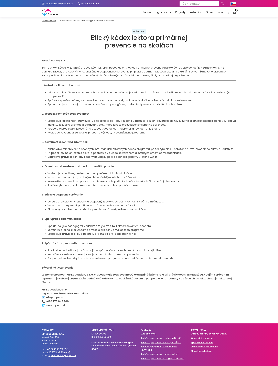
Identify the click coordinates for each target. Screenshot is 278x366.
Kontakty (223, 12)
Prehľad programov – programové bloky (162, 358)
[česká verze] (233, 3)
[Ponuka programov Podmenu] (170, 12)
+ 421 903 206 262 (54, 349)
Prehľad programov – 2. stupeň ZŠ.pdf (161, 342)
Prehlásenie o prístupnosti (204, 346)
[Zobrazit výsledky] (222, 3)
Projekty (180, 12)
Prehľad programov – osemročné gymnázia (159, 348)
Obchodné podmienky (203, 338)
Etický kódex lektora (201, 351)
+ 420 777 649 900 (55, 352)
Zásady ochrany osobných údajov (209, 333)
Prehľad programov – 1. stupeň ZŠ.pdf (161, 338)
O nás (209, 12)
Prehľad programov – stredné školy (160, 354)
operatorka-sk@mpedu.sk (62, 355)
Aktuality (195, 12)
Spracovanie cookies (202, 342)
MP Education (49, 20)
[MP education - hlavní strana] (50, 12)
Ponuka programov (155, 12)
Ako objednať (148, 333)
